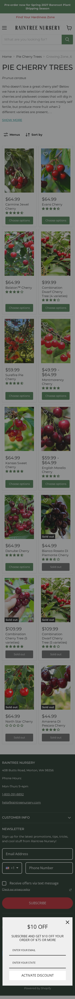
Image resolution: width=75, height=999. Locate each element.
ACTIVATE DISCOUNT (37, 975)
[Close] (67, 922)
